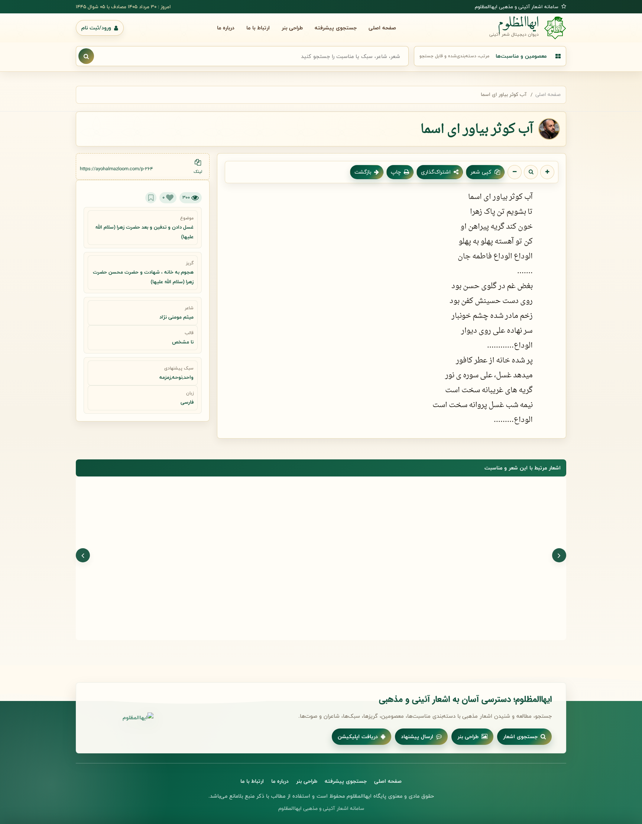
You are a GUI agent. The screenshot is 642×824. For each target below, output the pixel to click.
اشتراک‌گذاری (436, 172)
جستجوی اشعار (520, 736)
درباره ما (225, 27)
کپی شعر (481, 172)
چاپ (396, 172)
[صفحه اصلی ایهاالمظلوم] (121, 718)
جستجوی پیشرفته (336, 27)
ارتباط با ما (258, 27)
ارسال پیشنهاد (417, 736)
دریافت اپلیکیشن (358, 736)
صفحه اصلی (382, 27)
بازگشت (362, 172)
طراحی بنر (292, 27)
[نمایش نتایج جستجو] (86, 56)
